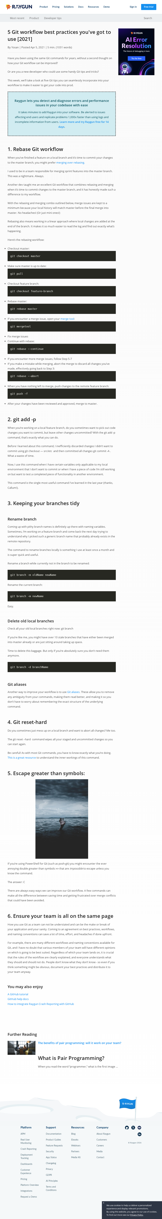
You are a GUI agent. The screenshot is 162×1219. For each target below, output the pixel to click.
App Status (51, 1157)
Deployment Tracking (27, 1156)
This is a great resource (22, 757)
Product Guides (53, 1140)
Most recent (17, 18)
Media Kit (76, 1157)
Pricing (55, 7)
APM (23, 1134)
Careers (100, 1146)
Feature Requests (54, 1146)
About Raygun (103, 1134)
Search (148, 18)
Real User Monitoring (26, 1141)
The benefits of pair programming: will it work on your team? (79, 1043)
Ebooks (74, 1140)
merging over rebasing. (70, 162)
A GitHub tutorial (18, 994)
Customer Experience (26, 1171)
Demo (106, 7)
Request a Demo (29, 1197)
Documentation (53, 1134)
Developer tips (53, 18)
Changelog (51, 1163)
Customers (102, 1140)
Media (100, 1152)
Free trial (148, 7)
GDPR (49, 1175)
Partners (75, 1152)
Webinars (75, 1146)
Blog (73, 1134)
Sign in (133, 7)
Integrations (26, 1191)
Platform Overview (30, 1185)
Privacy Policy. (136, 1214)
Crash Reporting (28, 1149)
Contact (100, 1157)
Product (34, 18)
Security (50, 1152)
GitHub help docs (18, 999)
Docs (81, 7)
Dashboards (26, 1164)
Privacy (49, 1169)
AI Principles (52, 1181)
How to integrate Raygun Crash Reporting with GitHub (41, 1004)
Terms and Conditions (51, 1188)
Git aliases (73, 692)
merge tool (67, 319)
